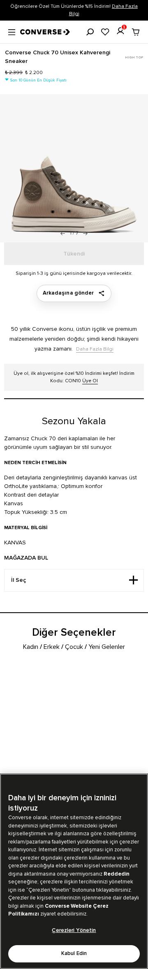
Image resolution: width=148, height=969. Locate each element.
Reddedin (117, 874)
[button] (85, 233)
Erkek (52, 647)
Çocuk (74, 647)
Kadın (30, 647)
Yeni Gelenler (106, 647)
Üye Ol (90, 381)
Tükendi (74, 254)
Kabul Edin (74, 953)
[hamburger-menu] (11, 31)
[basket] (136, 32)
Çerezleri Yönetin (74, 930)
